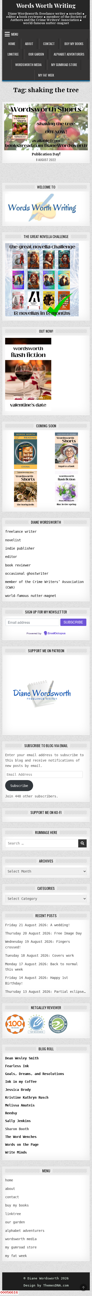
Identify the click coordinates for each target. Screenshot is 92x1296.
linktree (13, 54)
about (29, 43)
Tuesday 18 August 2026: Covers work (39, 955)
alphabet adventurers (69, 54)
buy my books (74, 43)
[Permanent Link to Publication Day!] (46, 127)
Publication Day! (46, 154)
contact (49, 43)
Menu (14, 34)
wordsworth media (28, 64)
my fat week (46, 75)
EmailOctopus (57, 633)
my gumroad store (64, 64)
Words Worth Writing (46, 5)
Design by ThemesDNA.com (46, 1285)
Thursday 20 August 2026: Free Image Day (43, 933)
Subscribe (19, 786)
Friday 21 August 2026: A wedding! (37, 925)
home (11, 43)
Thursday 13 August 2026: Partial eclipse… (45, 992)
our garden (36, 54)
